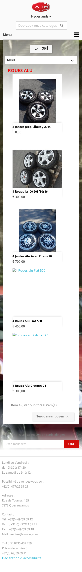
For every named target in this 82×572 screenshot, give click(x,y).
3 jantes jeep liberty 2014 (32, 126)
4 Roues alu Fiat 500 (27, 321)
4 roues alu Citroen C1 (29, 385)
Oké (41, 48)
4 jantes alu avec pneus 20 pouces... (32, 256)
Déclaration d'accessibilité (21, 558)
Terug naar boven (53, 416)
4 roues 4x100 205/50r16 (30, 191)
